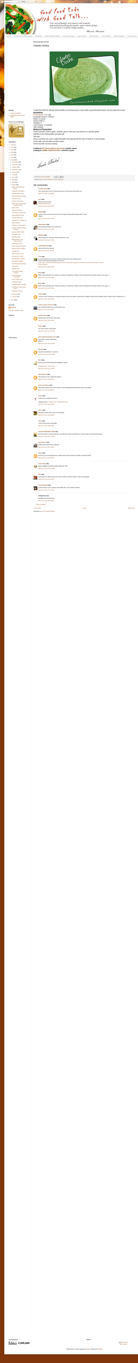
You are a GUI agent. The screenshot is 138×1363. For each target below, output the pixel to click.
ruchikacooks (42, 188)
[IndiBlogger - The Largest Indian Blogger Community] (16, 137)
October (14, 167)
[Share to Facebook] (61, 177)
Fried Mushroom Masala (19, 264)
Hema (40, 410)
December (15, 162)
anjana (40, 212)
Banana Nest (16, 268)
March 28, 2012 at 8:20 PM (46, 288)
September (15, 169)
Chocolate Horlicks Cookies (17, 272)
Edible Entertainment (44, 203)
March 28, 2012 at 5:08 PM (46, 193)
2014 (12, 155)
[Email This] (55, 177)
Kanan (40, 326)
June (13, 177)
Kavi (39, 199)
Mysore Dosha (16, 237)
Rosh (40, 272)
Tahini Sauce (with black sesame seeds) (19, 204)
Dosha (46, 179)
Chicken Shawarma (17, 201)
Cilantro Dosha (16, 198)
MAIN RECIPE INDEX (52, 36)
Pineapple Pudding (17, 261)
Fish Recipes (106, 36)
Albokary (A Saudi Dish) (19, 225)
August (14, 172)
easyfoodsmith (42, 485)
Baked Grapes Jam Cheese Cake (17, 240)
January (14, 296)
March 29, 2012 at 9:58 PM (46, 458)
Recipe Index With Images (23, 36)
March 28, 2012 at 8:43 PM (46, 309)
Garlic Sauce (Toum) (18, 253)
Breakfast (40, 179)
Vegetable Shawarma (18, 191)
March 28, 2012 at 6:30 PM (46, 229)
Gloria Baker (42, 224)
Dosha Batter (38, 115)
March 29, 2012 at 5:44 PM (46, 447)
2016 (12, 150)
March (14, 185)
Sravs (40, 396)
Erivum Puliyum (42, 264)
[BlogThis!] (57, 177)
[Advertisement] (17, 73)
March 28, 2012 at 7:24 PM (46, 240)
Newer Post (37, 508)
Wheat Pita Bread (17, 210)
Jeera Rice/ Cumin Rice (19, 212)
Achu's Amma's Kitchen (45, 305)
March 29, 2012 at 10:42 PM (46, 468)
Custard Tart (15, 251)
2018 (12, 145)
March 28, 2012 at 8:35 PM (46, 299)
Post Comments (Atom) (48, 511)
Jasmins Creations (15, 113)
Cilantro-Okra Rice (17, 218)
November (15, 164)
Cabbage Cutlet (16, 282)
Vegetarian (61, 179)
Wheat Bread (16, 223)
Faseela (13, 307)
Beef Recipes (94, 36)
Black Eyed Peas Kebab (19, 196)
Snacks (55, 179)
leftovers (50, 179)
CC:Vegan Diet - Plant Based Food (57, 402)
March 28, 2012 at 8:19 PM (46, 277)
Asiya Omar (42, 463)
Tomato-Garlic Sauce (18, 193)
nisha (40, 421)
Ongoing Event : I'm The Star (46, 366)
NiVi (39, 474)
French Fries (15, 208)
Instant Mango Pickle (18, 215)
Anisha (40, 294)
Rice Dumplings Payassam (16, 276)
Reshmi (40, 349)
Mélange (40, 235)
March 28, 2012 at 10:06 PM (46, 331)
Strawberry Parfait (17, 291)
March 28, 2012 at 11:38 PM (46, 343)
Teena (40, 453)
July (13, 174)
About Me (38, 36)
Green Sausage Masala (19, 246)
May (13, 180)
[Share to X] (59, 177)
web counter (123, 1344)
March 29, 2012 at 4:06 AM (46, 379)
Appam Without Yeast (18, 232)
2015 (12, 152)
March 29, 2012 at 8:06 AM (46, 415)
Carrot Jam (15, 266)
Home (9, 36)
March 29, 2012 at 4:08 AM (46, 390)
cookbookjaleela (43, 246)
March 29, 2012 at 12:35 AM (46, 354)
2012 (12, 160)
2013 (12, 157)
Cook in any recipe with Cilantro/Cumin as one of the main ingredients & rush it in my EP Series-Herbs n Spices (70, 262)
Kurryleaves (42, 442)
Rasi (39, 360)
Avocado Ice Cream (17, 256)
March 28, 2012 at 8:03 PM (46, 267)
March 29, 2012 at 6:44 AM (46, 404)
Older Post (131, 508)
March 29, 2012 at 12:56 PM (46, 436)
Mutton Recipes (119, 36)
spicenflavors (42, 374)
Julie (39, 256)
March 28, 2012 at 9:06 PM (46, 320)
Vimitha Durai (42, 315)
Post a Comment (41, 504)
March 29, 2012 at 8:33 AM (46, 426)
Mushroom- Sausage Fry (19, 220)
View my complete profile (16, 310)
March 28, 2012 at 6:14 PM (46, 218)
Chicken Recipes (68, 36)
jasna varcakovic (43, 385)
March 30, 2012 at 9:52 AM (46, 479)
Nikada (88, 1349)
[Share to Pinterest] (63, 177)
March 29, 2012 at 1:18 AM (46, 368)
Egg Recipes (82, 36)
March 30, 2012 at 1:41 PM (46, 490)
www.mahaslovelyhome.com (47, 337)
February (15, 294)
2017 (12, 147)
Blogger (100, 1349)
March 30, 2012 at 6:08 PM (46, 500)
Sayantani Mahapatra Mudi (46, 431)
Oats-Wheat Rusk (17, 243)
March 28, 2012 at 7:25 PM (46, 250)
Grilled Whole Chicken (18, 258)
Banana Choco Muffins (18, 248)
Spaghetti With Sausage (19, 284)
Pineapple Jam (16, 234)
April (13, 182)
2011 (12, 300)
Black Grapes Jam (17, 279)
